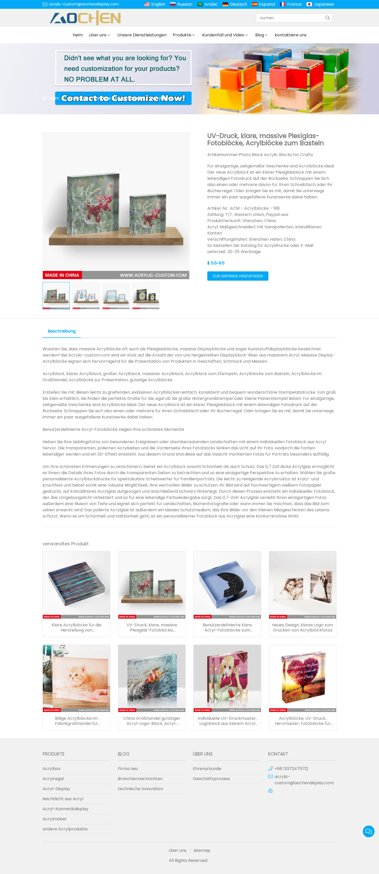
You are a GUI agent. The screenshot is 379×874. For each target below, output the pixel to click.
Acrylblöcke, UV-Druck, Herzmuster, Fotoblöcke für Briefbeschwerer (303, 721)
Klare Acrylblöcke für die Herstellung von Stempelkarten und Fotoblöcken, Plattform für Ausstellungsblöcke (76, 627)
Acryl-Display (56, 789)
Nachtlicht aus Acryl (63, 799)
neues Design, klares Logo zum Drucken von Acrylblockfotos (302, 627)
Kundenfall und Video (223, 35)
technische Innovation (140, 789)
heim (78, 35)
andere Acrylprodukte (118, 98)
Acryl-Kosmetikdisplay (65, 809)
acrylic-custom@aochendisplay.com (84, 4)
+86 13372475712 (291, 769)
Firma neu (128, 769)
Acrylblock (162, 98)
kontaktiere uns (291, 35)
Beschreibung (62, 331)
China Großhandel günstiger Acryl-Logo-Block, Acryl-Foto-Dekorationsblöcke (151, 721)
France (294, 4)
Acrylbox (52, 769)
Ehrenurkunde (207, 769)
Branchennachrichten (140, 779)
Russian (184, 4)
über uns (97, 35)
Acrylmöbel (54, 819)
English (158, 4)
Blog (259, 35)
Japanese (324, 4)
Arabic (211, 4)
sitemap (202, 850)
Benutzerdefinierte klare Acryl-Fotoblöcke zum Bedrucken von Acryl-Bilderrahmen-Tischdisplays (227, 627)
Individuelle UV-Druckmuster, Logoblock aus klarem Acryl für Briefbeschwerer (227, 721)
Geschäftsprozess (211, 779)
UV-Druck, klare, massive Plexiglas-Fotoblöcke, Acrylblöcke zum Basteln (152, 627)
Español (267, 4)
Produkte (182, 35)
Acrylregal (53, 779)
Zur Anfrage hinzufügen (238, 276)
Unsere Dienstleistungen (142, 35)
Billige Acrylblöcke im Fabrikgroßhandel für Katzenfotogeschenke (76, 721)
